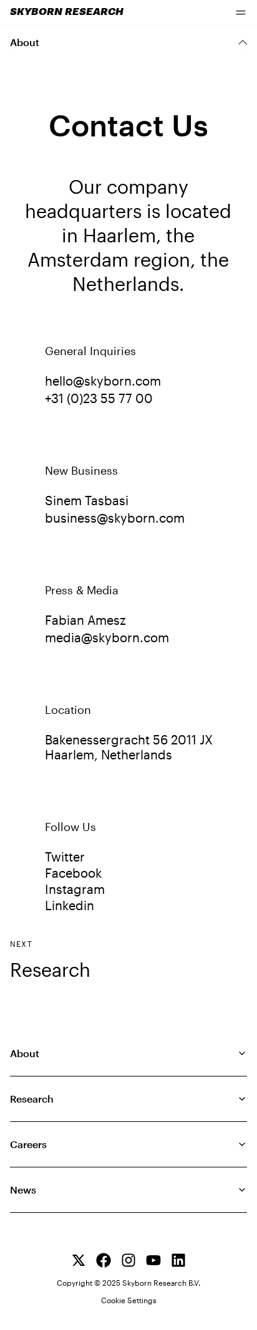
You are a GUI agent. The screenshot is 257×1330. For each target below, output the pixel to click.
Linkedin (69, 905)
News (23, 1189)
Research (50, 970)
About (24, 1053)
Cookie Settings (129, 1300)
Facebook (73, 872)
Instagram (75, 888)
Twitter (65, 856)
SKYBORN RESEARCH (67, 12)
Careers (28, 1144)
